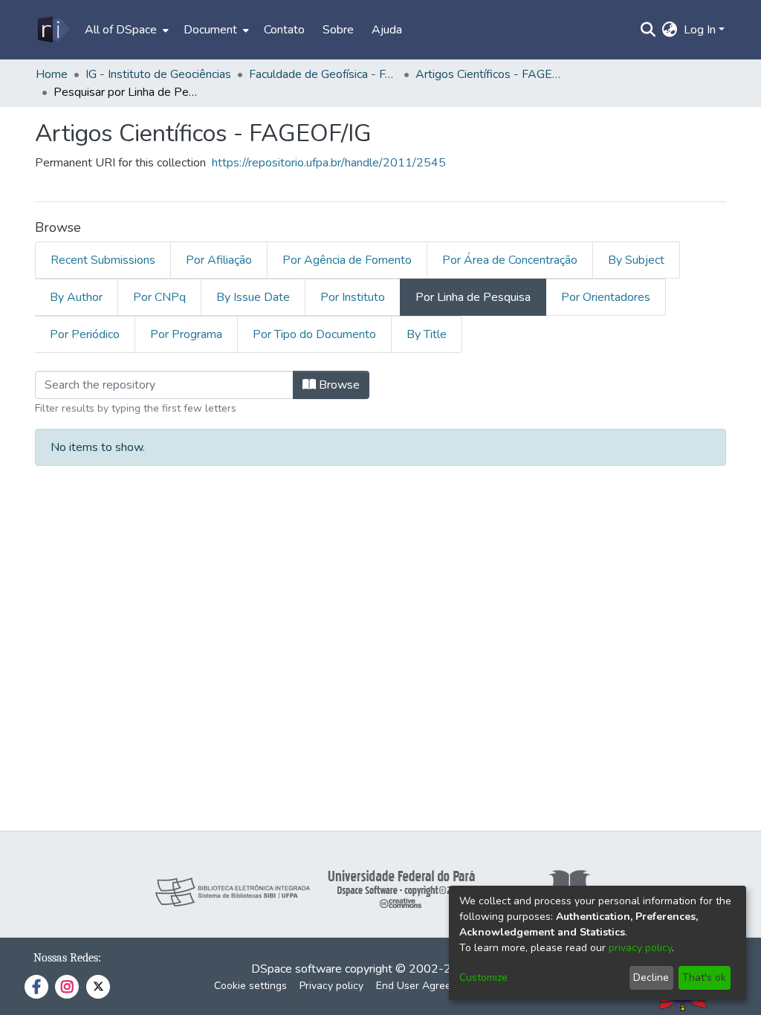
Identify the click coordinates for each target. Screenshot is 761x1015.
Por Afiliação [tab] (219, 260)
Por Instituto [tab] (352, 297)
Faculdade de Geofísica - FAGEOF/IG (323, 74)
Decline (651, 977)
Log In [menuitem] (700, 30)
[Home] (52, 30)
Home (52, 74)
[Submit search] (648, 30)
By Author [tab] (76, 297)
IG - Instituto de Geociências (158, 74)
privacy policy (640, 948)
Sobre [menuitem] (338, 30)
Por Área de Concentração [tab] (509, 260)
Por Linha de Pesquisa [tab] (473, 297)
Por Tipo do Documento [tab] (314, 334)
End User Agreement (425, 986)
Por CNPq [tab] (159, 297)
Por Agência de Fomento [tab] (347, 260)
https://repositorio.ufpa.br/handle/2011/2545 (329, 163)
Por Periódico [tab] (85, 334)
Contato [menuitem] (284, 30)
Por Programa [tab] (186, 334)
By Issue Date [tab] (253, 297)
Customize (483, 977)
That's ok (704, 977)
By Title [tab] (427, 334)
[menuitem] (125, 29)
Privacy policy (331, 986)
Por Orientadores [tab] (605, 297)
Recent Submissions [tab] (103, 260)
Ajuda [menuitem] (387, 30)
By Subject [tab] (636, 260)
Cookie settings (250, 986)
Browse (338, 385)
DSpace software (296, 969)
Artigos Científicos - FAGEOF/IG (489, 74)
